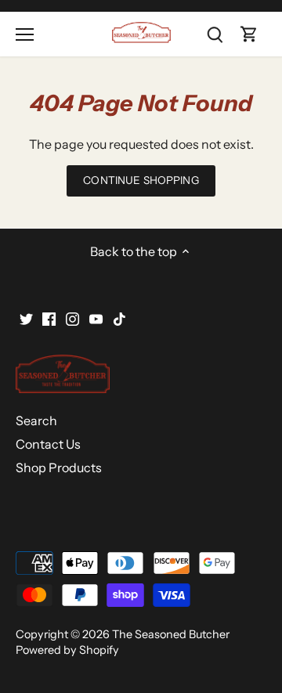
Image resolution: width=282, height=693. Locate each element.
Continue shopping (140, 180)
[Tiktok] (119, 317)
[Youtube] (96, 317)
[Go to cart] (249, 34)
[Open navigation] (25, 34)
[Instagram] (72, 317)
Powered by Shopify (67, 650)
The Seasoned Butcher (171, 634)
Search (36, 420)
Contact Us (48, 444)
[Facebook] (49, 317)
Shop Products (59, 467)
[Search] (214, 34)
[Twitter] (26, 317)
